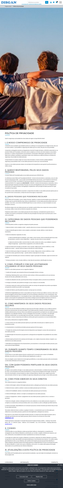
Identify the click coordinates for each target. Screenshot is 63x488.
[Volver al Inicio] (8, 1)
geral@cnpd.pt (8, 424)
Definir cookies (31, 481)
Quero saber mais (31, 485)
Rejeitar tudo (39, 476)
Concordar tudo (24, 476)
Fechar (60, 465)
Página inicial (8, 6)
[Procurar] (46, 2)
